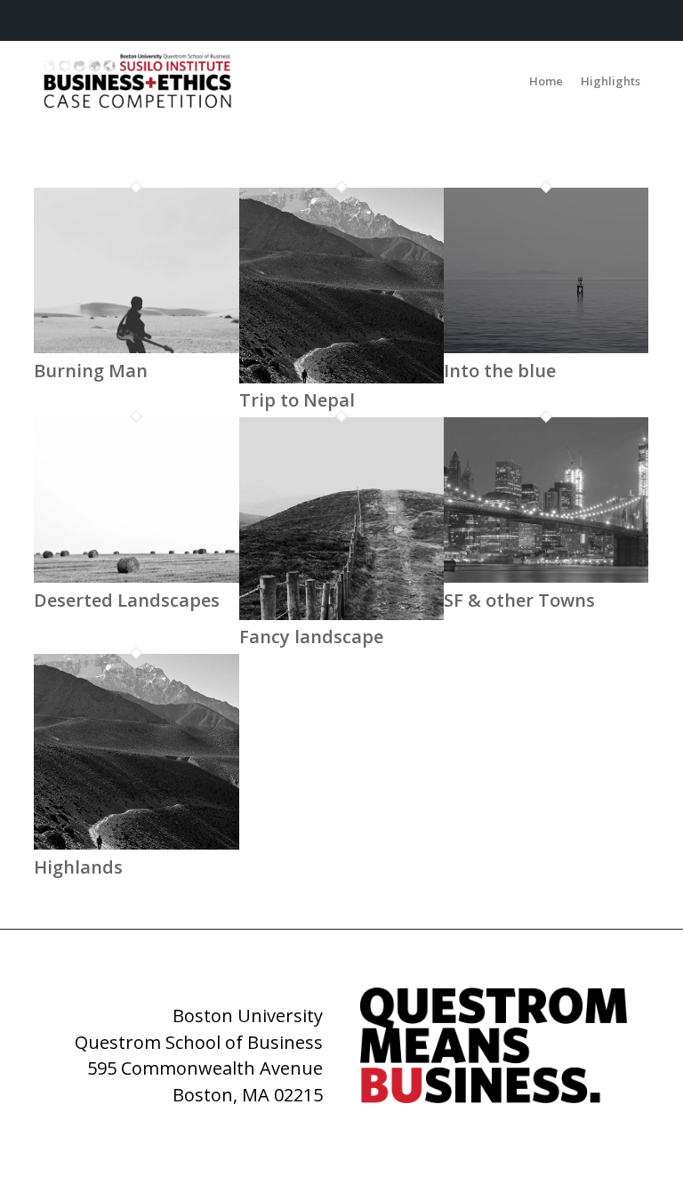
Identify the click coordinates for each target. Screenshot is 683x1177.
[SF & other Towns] (546, 576)
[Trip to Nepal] (341, 377)
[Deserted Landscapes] (136, 576)
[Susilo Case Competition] (137, 81)
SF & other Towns (519, 600)
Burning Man (91, 371)
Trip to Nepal (297, 400)
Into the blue (500, 371)
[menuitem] (546, 81)
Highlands (78, 867)
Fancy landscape (311, 637)
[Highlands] (136, 843)
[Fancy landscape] (341, 614)
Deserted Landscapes (127, 600)
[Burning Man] (136, 347)
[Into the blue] (546, 347)
